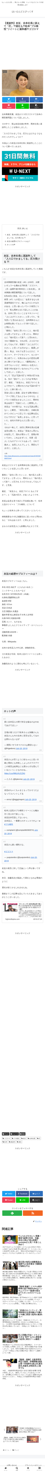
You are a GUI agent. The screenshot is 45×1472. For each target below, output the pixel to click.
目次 (19, 228)
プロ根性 (16, 1138)
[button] (41, 706)
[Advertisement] (22, 49)
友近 (24, 1138)
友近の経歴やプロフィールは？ (18, 241)
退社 (19, 1142)
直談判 (12, 1142)
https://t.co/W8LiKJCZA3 (14, 773)
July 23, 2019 (21, 748)
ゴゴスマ (7, 1138)
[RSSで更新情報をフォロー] (33, 1213)
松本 (5, 1142)
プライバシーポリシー (33, 1465)
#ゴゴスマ (8, 851)
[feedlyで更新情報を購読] (12, 1213)
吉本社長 (32, 1138)
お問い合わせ (12, 1465)
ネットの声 (11, 244)
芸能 (23, 1134)
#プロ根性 (8, 824)
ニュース (15, 1134)
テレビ (6, 1134)
